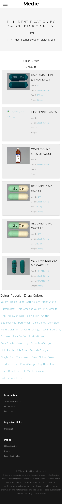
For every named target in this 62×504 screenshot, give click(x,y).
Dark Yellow (33, 301)
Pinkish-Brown (36, 336)
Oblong (40, 100)
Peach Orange (28, 364)
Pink (3, 315)
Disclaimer (8, 411)
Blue (34, 357)
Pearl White (20, 336)
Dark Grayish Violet (12, 343)
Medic (31, 4)
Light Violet (39, 322)
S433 (39, 85)
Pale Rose (22, 350)
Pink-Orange (50, 308)
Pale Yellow (32, 315)
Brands (7, 451)
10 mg (39, 206)
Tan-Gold (24, 329)
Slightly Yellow (46, 364)
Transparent (23, 357)
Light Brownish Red (11, 377)
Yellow (4, 301)
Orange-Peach (40, 329)
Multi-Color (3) (9, 329)
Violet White (48, 301)
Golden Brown (47, 357)
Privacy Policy (9, 406)
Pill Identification (10, 446)
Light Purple (7, 350)
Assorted (6, 336)
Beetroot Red (8, 322)
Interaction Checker (12, 456)
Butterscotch (8, 308)
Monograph (8, 429)
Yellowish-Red (15, 315)
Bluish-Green (43, 90)
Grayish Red (7, 357)
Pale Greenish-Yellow (29, 308)
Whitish (45, 315)
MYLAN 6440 (43, 271)
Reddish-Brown (9, 364)
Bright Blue (14, 371)
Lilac (21, 301)
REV (39, 197)
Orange (40, 371)
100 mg (40, 95)
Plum (3, 371)
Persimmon (24, 322)
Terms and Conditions (13, 401)
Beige (13, 301)
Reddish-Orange (38, 350)
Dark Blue (53, 322)
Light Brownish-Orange (38, 343)
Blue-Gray (55, 329)
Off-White (28, 371)
